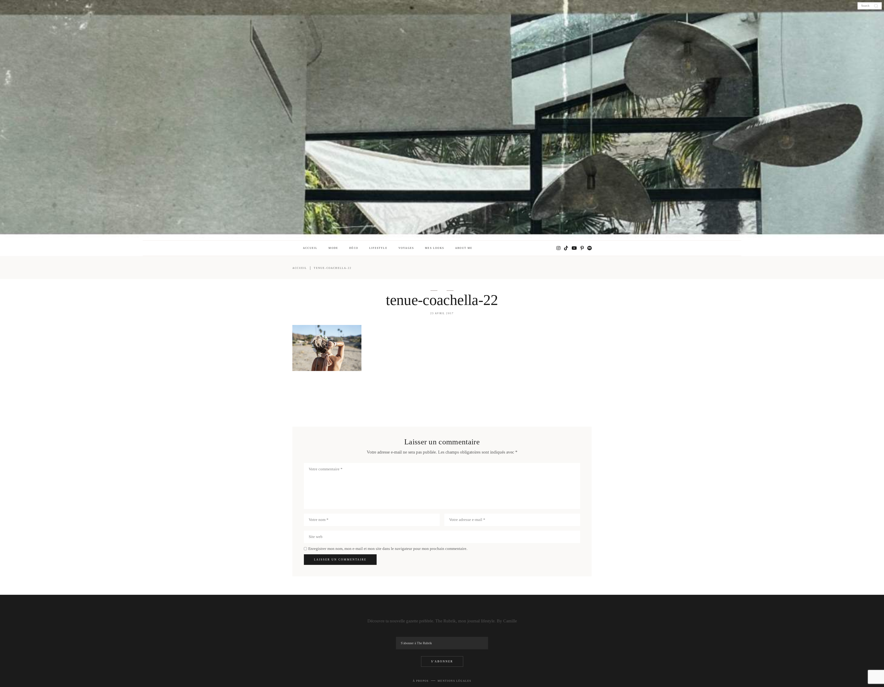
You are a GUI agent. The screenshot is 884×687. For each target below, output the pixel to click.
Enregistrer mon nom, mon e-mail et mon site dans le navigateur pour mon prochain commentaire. (387, 548)
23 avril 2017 (442, 313)
